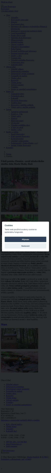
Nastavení (25, 246)
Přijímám (25, 239)
